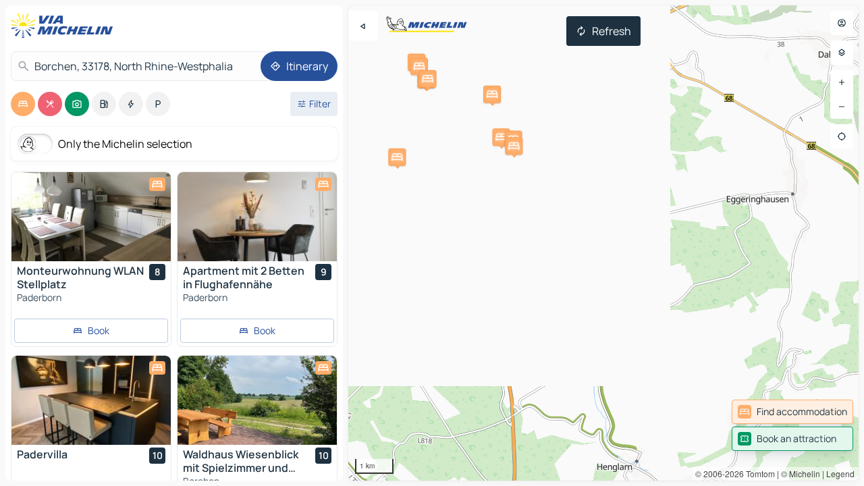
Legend (840, 473)
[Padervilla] (91, 400)
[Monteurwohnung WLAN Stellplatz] (91, 216)
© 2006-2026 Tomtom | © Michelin (757, 473)
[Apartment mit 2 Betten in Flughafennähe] (257, 216)
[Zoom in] (841, 82)
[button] (419, 66)
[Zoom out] (841, 106)
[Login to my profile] (841, 23)
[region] (603, 243)
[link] (792, 412)
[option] (23, 104)
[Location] (841, 136)
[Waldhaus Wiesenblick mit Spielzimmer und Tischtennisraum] (257, 400)
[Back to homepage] (65, 25)
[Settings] (841, 52)
